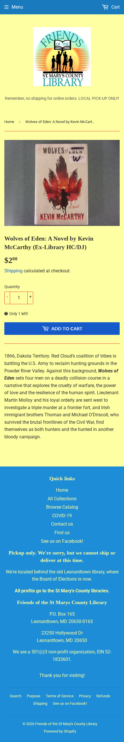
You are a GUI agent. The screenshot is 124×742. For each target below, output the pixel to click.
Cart (115, 7)
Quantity (12, 286)
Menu (17, 7)
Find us (62, 532)
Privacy (85, 696)
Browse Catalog (62, 507)
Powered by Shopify (60, 731)
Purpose (33, 696)
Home (9, 122)
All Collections (62, 498)
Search (15, 696)
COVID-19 (62, 515)
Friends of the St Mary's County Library (66, 724)
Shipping (13, 271)
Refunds (103, 696)
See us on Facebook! (62, 541)
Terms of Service (60, 696)
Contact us (62, 524)
